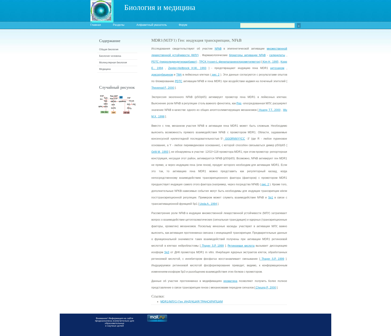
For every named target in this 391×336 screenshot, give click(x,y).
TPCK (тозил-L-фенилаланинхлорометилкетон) (230, 61)
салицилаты (277, 55)
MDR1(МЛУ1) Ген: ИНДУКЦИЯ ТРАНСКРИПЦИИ (191, 301)
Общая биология (108, 49)
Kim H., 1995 (270, 61)
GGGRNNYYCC (234, 138)
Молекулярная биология (113, 62)
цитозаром (277, 68)
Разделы (118, 24)
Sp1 (270, 197)
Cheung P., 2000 (265, 287)
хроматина (230, 281)
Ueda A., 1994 (208, 203)
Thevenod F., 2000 (162, 87)
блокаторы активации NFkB (247, 55)
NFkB (218, 48)
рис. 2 (215, 74)
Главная (95, 24)
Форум (183, 24)
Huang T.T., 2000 (269, 110)
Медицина (105, 69)
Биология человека (110, 56)
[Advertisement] (312, 119)
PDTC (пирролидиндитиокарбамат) (174, 61)
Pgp (238, 103)
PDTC (178, 81)
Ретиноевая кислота (241, 245)
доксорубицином (162, 74)
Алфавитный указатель (151, 24)
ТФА (179, 74)
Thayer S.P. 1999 (212, 245)
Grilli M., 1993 (159, 151)
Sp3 (166, 252)
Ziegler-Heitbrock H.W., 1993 (187, 68)
